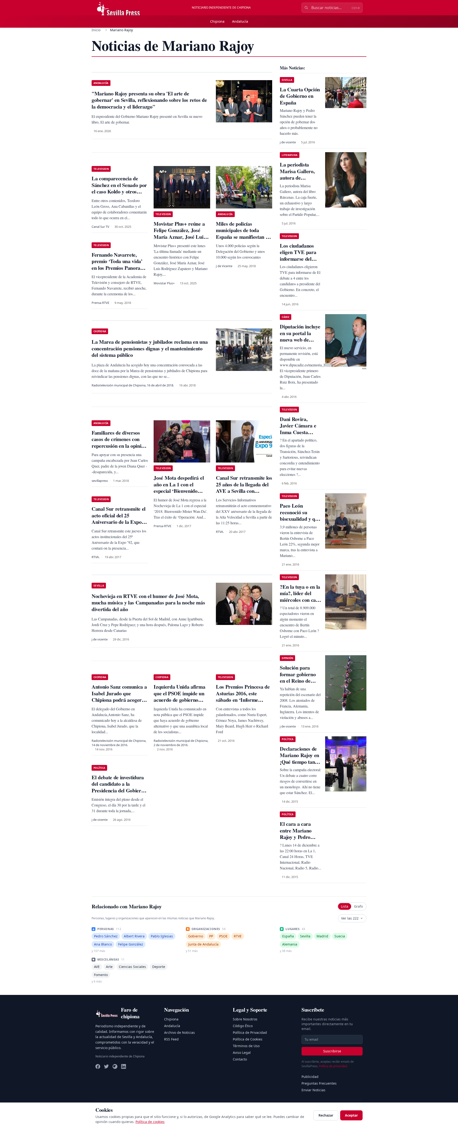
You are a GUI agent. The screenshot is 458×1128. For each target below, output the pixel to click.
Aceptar (351, 1115)
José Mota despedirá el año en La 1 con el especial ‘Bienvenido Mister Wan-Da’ (179, 487)
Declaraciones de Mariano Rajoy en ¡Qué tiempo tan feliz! (299, 758)
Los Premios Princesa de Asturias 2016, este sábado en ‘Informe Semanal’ (243, 696)
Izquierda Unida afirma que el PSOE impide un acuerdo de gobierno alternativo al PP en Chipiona (179, 700)
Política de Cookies (247, 1039)
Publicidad (310, 1076)
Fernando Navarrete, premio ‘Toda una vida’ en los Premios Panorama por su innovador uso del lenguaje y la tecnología (119, 268)
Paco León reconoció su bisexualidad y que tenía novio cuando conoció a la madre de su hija (300, 522)
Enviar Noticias (313, 1090)
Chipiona (217, 21)
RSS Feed (171, 1039)
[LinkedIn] (123, 1066)
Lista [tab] (344, 906)
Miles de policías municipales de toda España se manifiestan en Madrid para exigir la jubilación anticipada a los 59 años (243, 240)
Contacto (240, 1059)
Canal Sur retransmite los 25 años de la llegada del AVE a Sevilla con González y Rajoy (244, 487)
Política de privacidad (333, 1066)
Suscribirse (332, 1051)
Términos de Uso (246, 1046)
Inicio (96, 30)
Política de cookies (150, 1121)
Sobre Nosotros (245, 1019)
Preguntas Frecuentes (319, 1083)
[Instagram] (115, 1066)
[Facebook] (97, 1066)
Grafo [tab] (358, 906)
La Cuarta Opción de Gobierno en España (300, 95)
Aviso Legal (242, 1052)
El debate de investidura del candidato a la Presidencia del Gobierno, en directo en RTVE (120, 787)
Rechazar (325, 1115)
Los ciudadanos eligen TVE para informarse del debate (298, 255)
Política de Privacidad (250, 1032)
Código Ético (243, 1026)
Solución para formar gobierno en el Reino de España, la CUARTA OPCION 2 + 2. (298, 684)
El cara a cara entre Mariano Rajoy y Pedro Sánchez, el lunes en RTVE (298, 837)
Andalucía (240, 21)
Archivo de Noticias (179, 1032)
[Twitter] (106, 1066)
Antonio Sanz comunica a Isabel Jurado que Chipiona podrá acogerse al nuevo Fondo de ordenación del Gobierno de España (119, 703)
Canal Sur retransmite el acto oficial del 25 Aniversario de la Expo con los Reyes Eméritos (119, 518)
